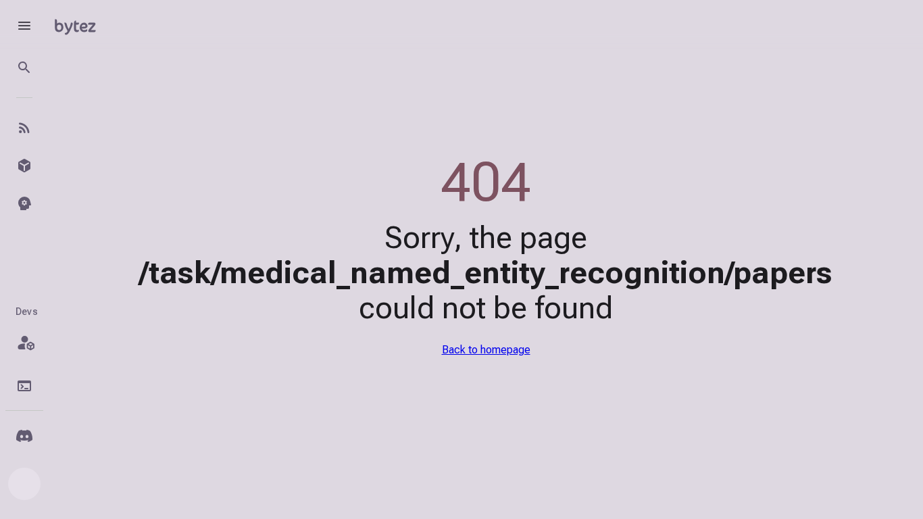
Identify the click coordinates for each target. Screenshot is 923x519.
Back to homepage (486, 349)
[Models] (24, 165)
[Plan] (24, 343)
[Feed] (24, 128)
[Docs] (24, 386)
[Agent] (24, 203)
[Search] (24, 67)
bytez (75, 25)
